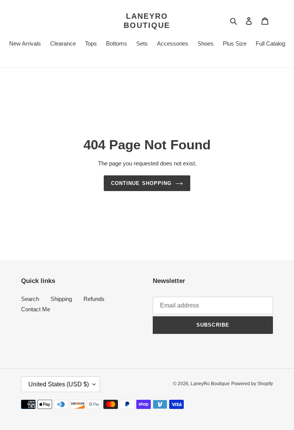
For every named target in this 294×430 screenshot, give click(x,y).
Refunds (94, 299)
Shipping (61, 299)
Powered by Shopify (252, 383)
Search (30, 299)
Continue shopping (141, 183)
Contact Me (35, 309)
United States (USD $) (58, 384)
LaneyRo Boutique (147, 20)
